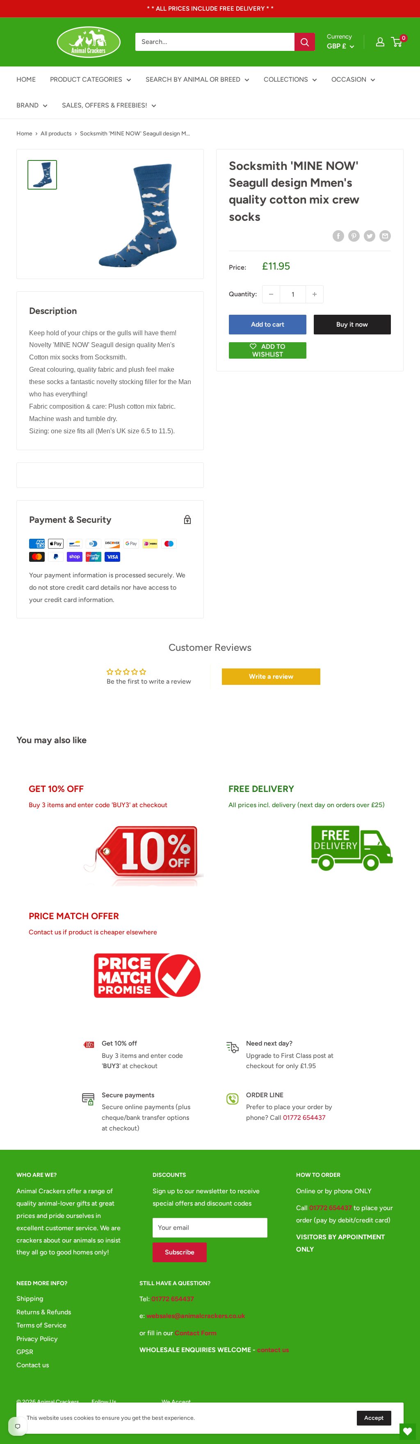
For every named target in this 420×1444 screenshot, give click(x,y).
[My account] (380, 41)
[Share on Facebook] (338, 235)
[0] (397, 42)
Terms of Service (41, 1325)
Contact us (32, 1365)
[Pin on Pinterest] (354, 235)
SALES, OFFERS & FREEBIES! (104, 105)
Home (24, 133)
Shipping (29, 1298)
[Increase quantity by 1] (314, 294)
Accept (374, 1417)
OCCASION (348, 79)
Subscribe (179, 1252)
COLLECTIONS (286, 79)
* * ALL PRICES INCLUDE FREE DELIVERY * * (210, 8)
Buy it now (352, 324)
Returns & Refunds (43, 1312)
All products (56, 133)
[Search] (304, 42)
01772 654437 (304, 1117)
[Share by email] (385, 235)
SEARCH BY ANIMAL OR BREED (193, 79)
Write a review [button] (271, 676)
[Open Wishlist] (407, 1431)
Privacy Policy (37, 1339)
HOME (26, 79)
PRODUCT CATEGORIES (86, 79)
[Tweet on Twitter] (369, 235)
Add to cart (267, 324)
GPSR (24, 1352)
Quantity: (243, 294)
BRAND (27, 105)
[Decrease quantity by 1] (271, 294)
